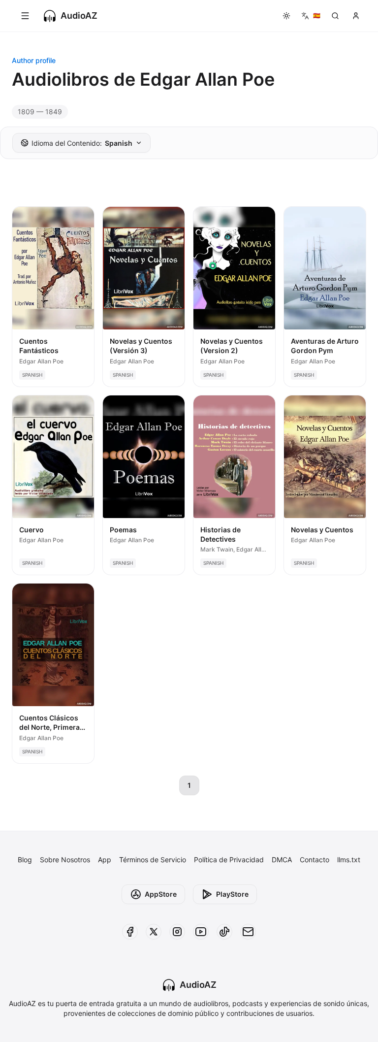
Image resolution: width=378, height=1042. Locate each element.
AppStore (161, 894)
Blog (25, 859)
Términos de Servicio (152, 859)
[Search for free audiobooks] (335, 16)
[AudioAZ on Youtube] (201, 932)
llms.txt (348, 859)
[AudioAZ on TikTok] (224, 932)
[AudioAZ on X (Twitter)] (153, 932)
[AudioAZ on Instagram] (177, 932)
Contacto (314, 859)
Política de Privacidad (229, 859)
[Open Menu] (25, 16)
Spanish (82, 143)
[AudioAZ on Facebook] (130, 932)
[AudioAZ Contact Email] (248, 932)
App (104, 859)
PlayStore (232, 894)
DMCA (282, 859)
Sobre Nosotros (65, 859)
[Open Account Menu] (356, 16)
